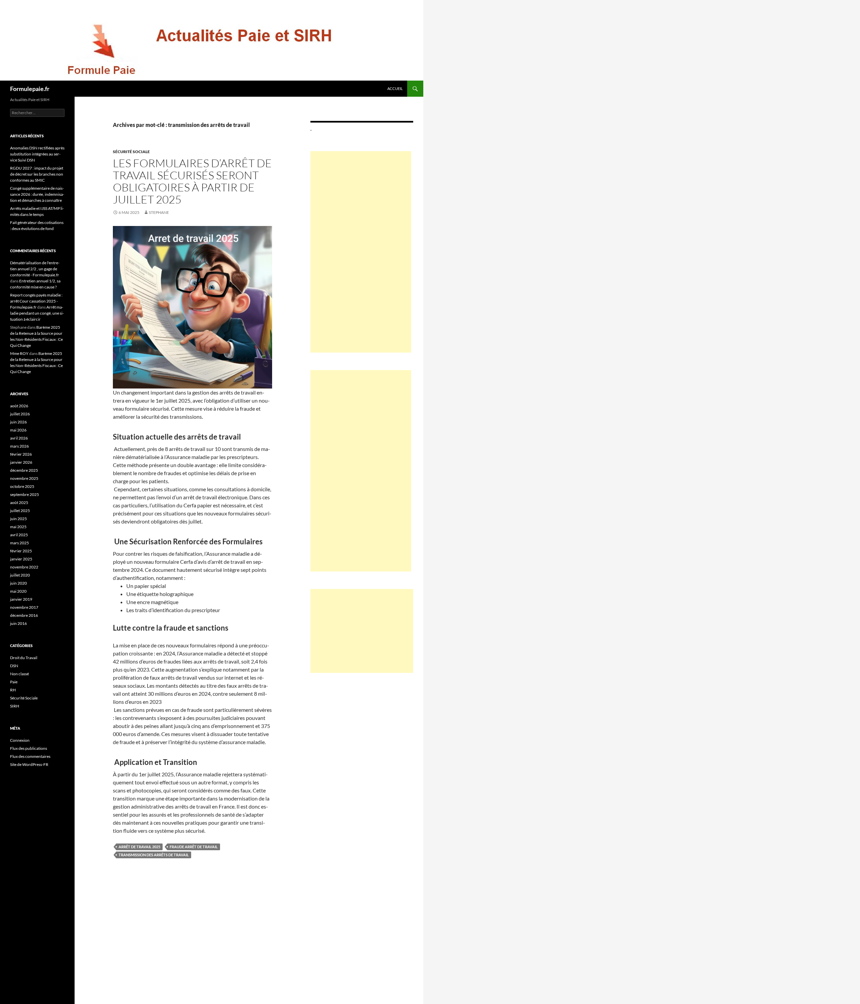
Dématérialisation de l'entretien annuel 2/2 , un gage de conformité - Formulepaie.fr (34, 268)
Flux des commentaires (30, 756)
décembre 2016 (24, 615)
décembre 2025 (24, 470)
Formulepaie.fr (29, 88)
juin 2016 (18, 623)
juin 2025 (18, 518)
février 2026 (21, 454)
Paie (13, 681)
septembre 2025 (24, 494)
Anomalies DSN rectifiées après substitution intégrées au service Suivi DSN (37, 154)
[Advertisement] (360, 252)
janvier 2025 (21, 558)
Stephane (159, 212)
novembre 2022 (24, 566)
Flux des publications (28, 748)
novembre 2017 (24, 607)
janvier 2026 (21, 462)
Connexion (20, 740)
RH (13, 689)
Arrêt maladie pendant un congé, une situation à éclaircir (37, 313)
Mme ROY (19, 353)
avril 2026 (19, 438)
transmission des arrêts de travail (154, 855)
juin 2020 (18, 583)
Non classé (19, 673)
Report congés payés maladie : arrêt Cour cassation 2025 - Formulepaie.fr (36, 301)
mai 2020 (18, 591)
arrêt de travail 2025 (139, 847)
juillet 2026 (20, 413)
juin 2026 (18, 421)
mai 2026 (18, 429)
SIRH (14, 706)
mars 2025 (19, 542)
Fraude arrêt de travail (194, 847)
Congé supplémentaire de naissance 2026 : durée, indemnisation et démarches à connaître (37, 194)
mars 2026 (19, 446)
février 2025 (21, 550)
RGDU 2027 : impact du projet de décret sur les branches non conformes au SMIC (36, 174)
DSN (14, 665)
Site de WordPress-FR (29, 764)
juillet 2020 (20, 575)
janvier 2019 (21, 599)
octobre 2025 (22, 486)
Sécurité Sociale (131, 151)
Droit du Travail (23, 657)
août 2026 (19, 405)
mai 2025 (18, 526)
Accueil (395, 88)
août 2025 (19, 502)
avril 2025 (19, 534)
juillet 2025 (20, 510)
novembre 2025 (24, 478)
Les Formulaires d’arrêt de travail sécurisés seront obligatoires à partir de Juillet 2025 (192, 181)
